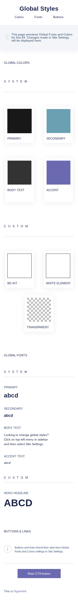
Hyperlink (20, 591)
